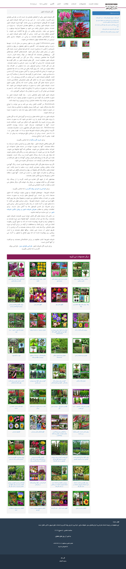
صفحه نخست (93, 4)
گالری (52, 4)
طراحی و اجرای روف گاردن (36, 189)
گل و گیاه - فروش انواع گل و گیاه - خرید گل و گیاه (107, 17)
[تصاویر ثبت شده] (85, 44)
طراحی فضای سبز (25, 246)
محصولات (82, 4)
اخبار (59, 4)
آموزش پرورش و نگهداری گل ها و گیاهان (109, 32)
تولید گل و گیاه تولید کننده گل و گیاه (110, 29)
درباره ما (33, 4)
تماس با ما (43, 4)
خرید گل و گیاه (35, 140)
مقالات (66, 4)
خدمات (73, 4)
